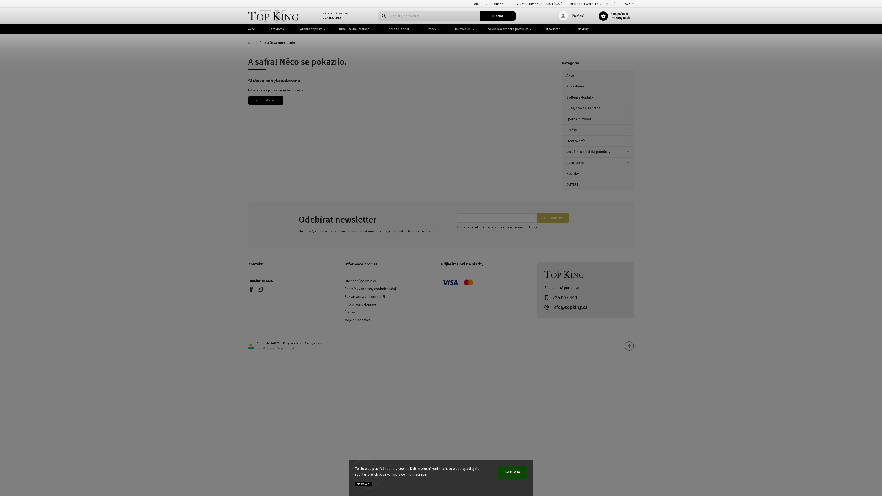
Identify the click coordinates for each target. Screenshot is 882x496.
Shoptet (270, 348)
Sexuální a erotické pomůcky (588, 151)
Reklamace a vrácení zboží (589, 4)
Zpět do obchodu (266, 100)
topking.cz (260, 289)
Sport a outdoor (578, 119)
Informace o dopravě (361, 304)
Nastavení (363, 484)
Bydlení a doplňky (580, 97)
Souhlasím (512, 472)
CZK (627, 4)
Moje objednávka (357, 320)
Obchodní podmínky (488, 4)
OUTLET (572, 184)
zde (424, 474)
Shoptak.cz (291, 348)
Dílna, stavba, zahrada (583, 108)
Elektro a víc (575, 141)
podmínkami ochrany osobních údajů (517, 227)
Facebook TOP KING (251, 289)
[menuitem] (255, 29)
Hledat (497, 16)
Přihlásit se (553, 218)
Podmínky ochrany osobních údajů (537, 4)
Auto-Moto (575, 162)
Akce (570, 75)
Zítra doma (575, 86)
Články (350, 312)
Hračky (571, 129)
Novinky (572, 173)
